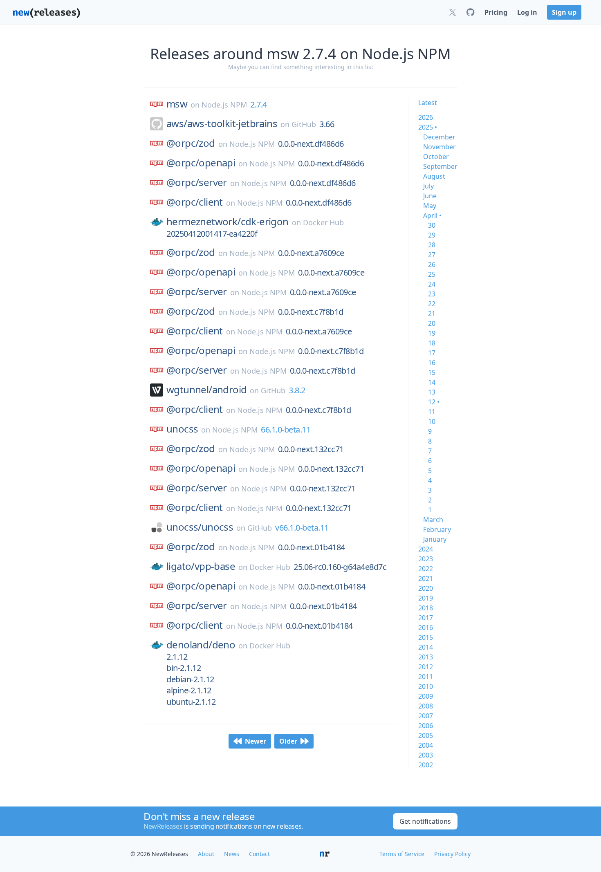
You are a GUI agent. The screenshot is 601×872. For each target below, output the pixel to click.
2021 (425, 578)
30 (431, 225)
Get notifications (425, 821)
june (430, 195)
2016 (425, 627)
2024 (425, 549)
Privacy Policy (452, 854)
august (434, 176)
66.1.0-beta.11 (285, 429)
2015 (425, 637)
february (437, 529)
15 (431, 372)
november (439, 146)
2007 (425, 715)
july (428, 186)
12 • (434, 401)
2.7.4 (258, 104)
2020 (425, 588)
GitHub (304, 124)
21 (431, 313)
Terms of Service (401, 854)
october (436, 156)
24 (431, 284)
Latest (427, 102)
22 (431, 303)
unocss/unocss (199, 527)
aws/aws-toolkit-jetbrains (221, 123)
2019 (425, 598)
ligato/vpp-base (200, 566)
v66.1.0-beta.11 (302, 527)
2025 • (427, 127)
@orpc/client (194, 202)
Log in (527, 12)
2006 (425, 725)
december (439, 136)
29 (431, 235)
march (433, 519)
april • (432, 215)
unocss (182, 429)
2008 (425, 706)
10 (431, 421)
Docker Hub (323, 222)
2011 (425, 676)
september (440, 166)
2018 (425, 607)
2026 (425, 117)
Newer (255, 741)
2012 (425, 666)
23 (431, 293)
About (206, 854)
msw (176, 104)
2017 (425, 617)
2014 (425, 647)
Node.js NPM (224, 105)
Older (288, 741)
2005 (425, 735)
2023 (425, 558)
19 (431, 333)
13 (431, 392)
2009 (425, 696)
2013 (425, 656)
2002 (425, 764)
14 (431, 382)
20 (431, 323)
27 (431, 254)
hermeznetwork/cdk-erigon (227, 221)
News (231, 854)
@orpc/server (196, 182)
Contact (259, 854)
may (429, 205)
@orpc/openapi (200, 163)
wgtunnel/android (206, 389)
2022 (425, 568)
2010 (425, 686)
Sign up (564, 12)
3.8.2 (297, 390)
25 (431, 274)
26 (431, 264)
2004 (425, 745)
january (434, 539)
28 (431, 244)
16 (431, 362)
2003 (425, 755)
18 (431, 342)
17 (431, 352)
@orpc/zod (190, 143)
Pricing (495, 12)
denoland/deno (200, 645)
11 (431, 411)
